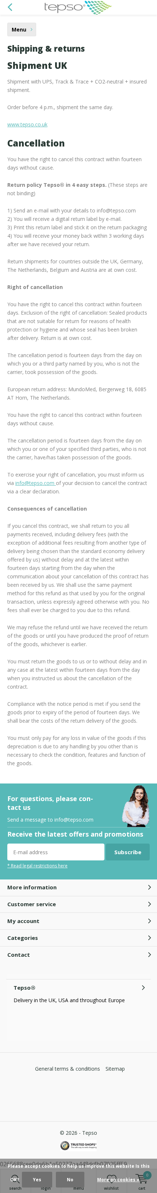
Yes (37, 1180)
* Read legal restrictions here (37, 865)
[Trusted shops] (78, 1145)
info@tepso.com (34, 482)
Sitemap (115, 1068)
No (70, 1180)
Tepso (89, 1132)
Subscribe (127, 852)
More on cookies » (118, 1180)
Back (9, 7)
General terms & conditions (67, 1068)
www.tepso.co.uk (27, 124)
